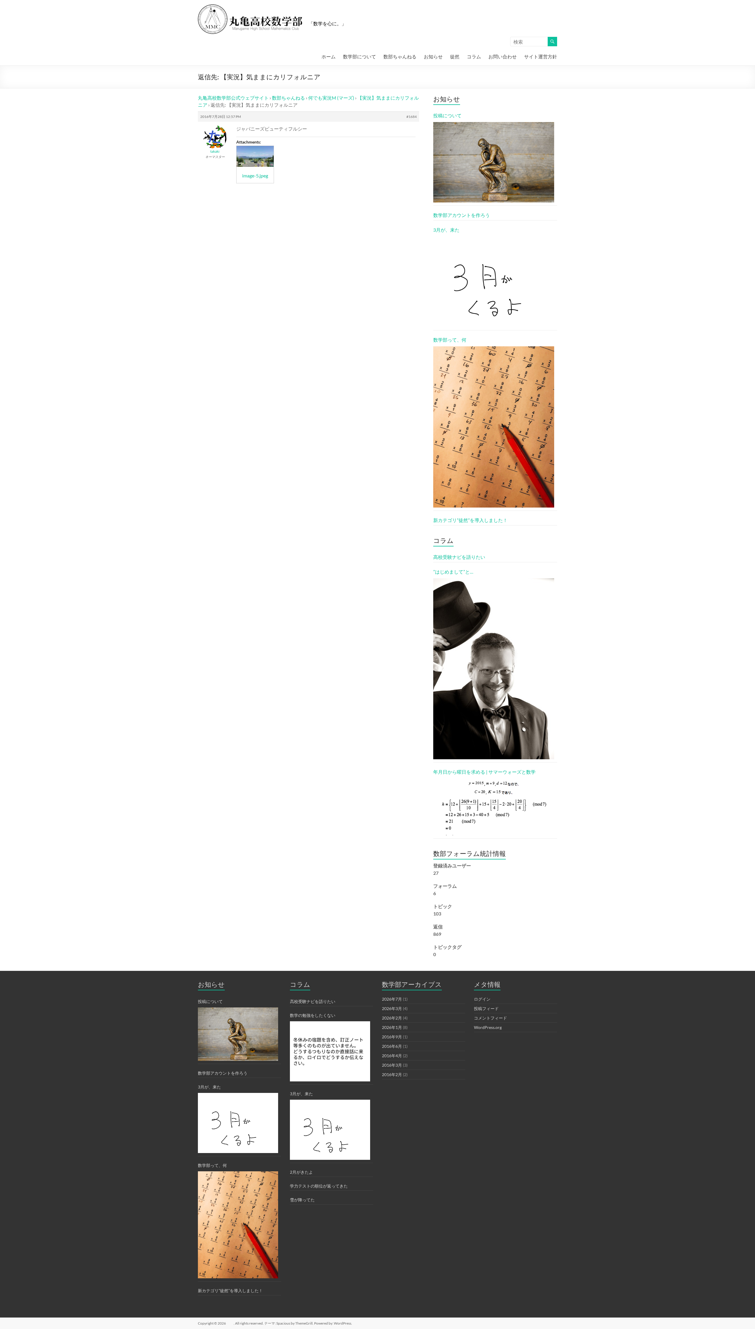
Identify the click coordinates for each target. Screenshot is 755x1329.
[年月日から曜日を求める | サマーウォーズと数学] (493, 806)
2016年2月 (392, 1074)
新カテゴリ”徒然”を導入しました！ (470, 520)
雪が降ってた (302, 1199)
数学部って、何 (449, 339)
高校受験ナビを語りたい (459, 557)
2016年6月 (392, 1046)
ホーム (328, 56)
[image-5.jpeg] (255, 156)
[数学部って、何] (493, 427)
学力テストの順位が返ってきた (319, 1185)
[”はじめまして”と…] (493, 669)
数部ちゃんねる (399, 56)
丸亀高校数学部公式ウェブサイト (233, 98)
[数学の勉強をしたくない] (330, 1051)
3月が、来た (446, 230)
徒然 (454, 56)
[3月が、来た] (493, 281)
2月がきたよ (301, 1172)
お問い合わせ (502, 56)
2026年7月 (392, 999)
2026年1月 (392, 1027)
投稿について (447, 115)
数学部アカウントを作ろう (461, 215)
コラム (474, 56)
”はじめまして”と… (453, 571)
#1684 (411, 116)
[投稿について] (493, 162)
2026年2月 (392, 1017)
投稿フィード (486, 1008)
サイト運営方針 (540, 56)
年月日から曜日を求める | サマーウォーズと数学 (484, 772)
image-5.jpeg (255, 175)
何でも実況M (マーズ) (331, 98)
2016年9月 (392, 1036)
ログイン (482, 999)
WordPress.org (488, 1027)
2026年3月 (392, 1008)
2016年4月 (392, 1055)
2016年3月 (392, 1065)
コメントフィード (490, 1017)
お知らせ (433, 56)
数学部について (359, 56)
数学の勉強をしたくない (312, 1015)
